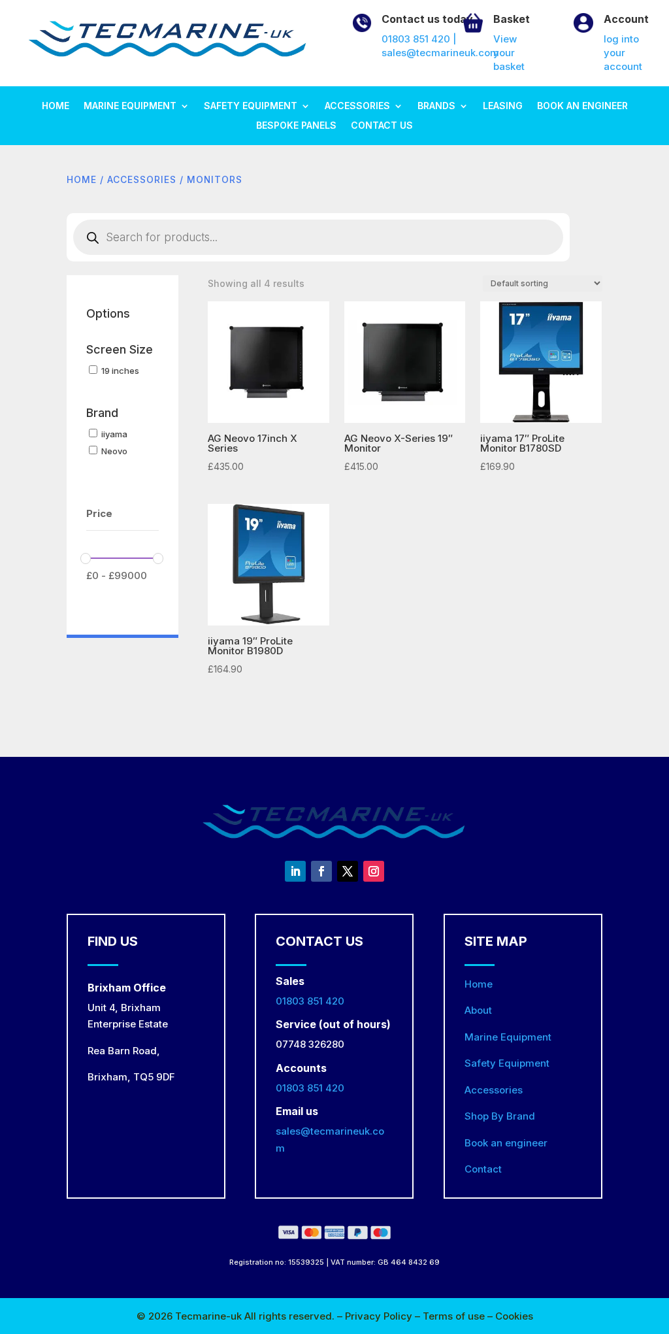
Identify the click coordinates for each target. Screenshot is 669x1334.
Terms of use (455, 1316)
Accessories (357, 106)
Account (626, 18)
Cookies (514, 1316)
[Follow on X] (347, 871)
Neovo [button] (114, 451)
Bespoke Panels (296, 126)
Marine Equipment (130, 106)
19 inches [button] (120, 370)
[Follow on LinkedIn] (295, 871)
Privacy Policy (380, 1316)
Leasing (503, 106)
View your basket (509, 53)
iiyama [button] (114, 434)
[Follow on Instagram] (373, 871)
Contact (483, 1169)
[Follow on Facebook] (321, 871)
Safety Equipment (250, 106)
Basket (511, 18)
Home (55, 106)
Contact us (382, 126)
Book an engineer (582, 106)
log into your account (623, 53)
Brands (436, 106)
